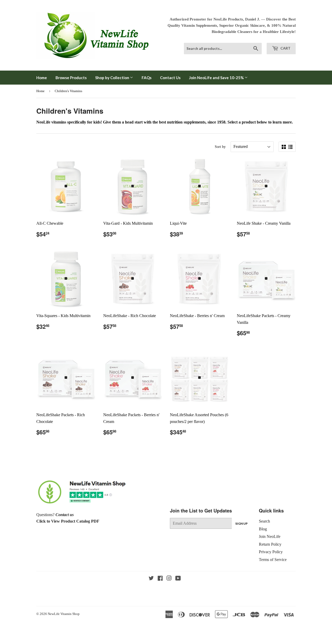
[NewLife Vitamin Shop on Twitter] (151, 579)
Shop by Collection (112, 77)
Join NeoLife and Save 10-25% (217, 77)
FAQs (146, 77)
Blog (263, 529)
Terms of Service (273, 559)
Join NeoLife (269, 536)
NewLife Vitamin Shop (64, 614)
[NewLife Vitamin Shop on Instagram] (169, 579)
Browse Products (71, 77)
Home (41, 77)
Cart (285, 48)
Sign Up (241, 523)
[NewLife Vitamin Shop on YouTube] (178, 579)
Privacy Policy (271, 552)
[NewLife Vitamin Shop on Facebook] (160, 579)
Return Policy (270, 544)
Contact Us (170, 77)
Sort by (220, 147)
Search (264, 521)
